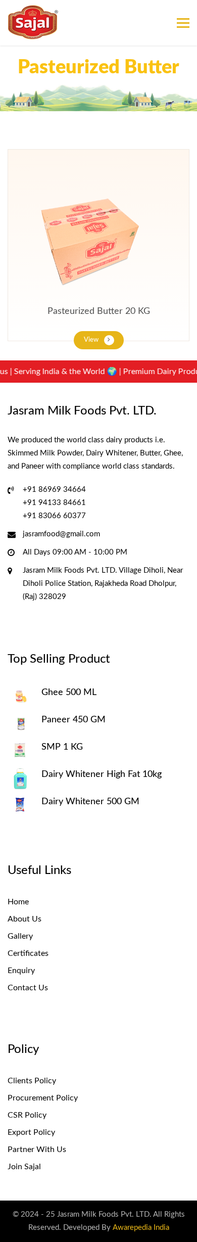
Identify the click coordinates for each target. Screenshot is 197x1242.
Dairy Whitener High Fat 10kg (101, 774)
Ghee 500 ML (68, 692)
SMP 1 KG (62, 747)
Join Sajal (24, 1167)
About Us (24, 919)
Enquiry (21, 971)
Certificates (28, 953)
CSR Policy (27, 1115)
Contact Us (28, 988)
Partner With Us (37, 1149)
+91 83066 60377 (54, 516)
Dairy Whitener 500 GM (90, 801)
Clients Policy (32, 1081)
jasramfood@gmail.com (61, 534)
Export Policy (31, 1132)
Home (18, 902)
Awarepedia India (141, 1227)
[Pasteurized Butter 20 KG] (98, 238)
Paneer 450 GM (73, 719)
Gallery (20, 936)
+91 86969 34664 (54, 489)
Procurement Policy (43, 1098)
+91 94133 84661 (54, 503)
